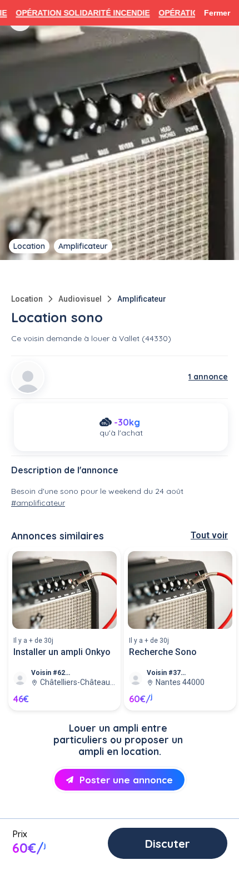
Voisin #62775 (51, 673)
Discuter (167, 844)
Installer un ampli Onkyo (62, 652)
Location (27, 298)
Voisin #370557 (167, 673)
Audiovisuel (80, 298)
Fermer (217, 12)
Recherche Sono (163, 652)
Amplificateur (141, 298)
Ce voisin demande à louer (60, 338)
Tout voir (209, 535)
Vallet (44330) (145, 338)
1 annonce (208, 377)
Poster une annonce (126, 780)
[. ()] (27, 377)
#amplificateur (38, 503)
